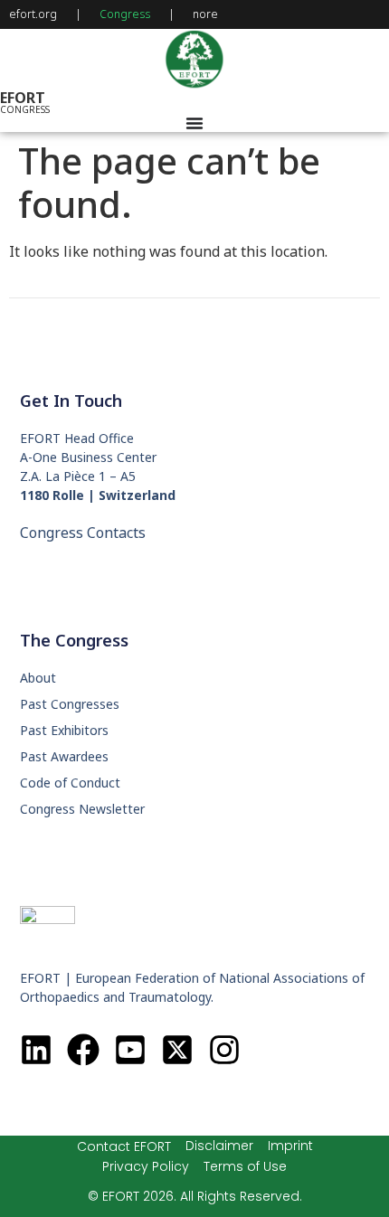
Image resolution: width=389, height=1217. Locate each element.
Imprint (290, 1146)
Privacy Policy (145, 1166)
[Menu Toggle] (194, 123)
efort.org (33, 14)
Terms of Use (245, 1166)
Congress (125, 14)
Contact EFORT (124, 1146)
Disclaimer (219, 1146)
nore (205, 14)
